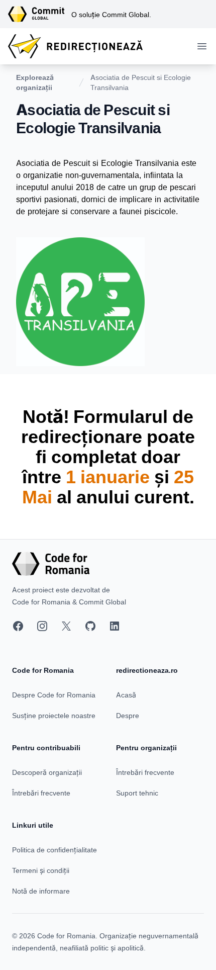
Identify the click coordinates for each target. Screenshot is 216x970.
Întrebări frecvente (41, 792)
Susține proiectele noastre (53, 715)
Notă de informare (41, 891)
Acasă (126, 694)
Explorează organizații (35, 82)
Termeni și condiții (40, 870)
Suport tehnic (137, 792)
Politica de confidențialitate (54, 849)
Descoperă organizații (47, 772)
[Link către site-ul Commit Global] (39, 14)
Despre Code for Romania (53, 694)
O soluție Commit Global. (111, 14)
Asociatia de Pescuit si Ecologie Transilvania (140, 82)
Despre (127, 715)
